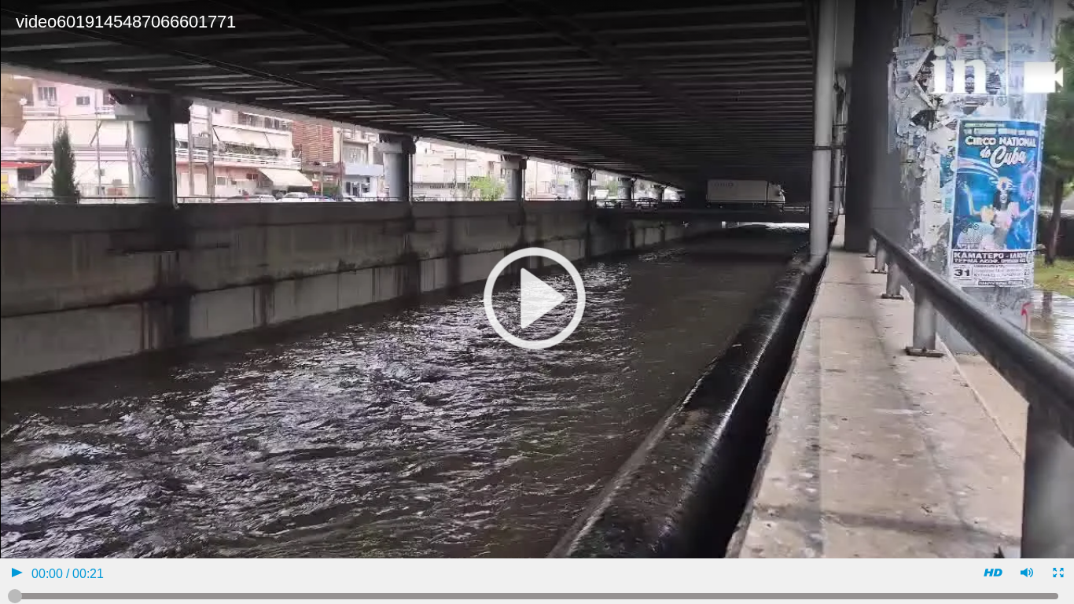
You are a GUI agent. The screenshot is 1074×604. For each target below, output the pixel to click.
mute (1025, 574)
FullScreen (1057, 574)
